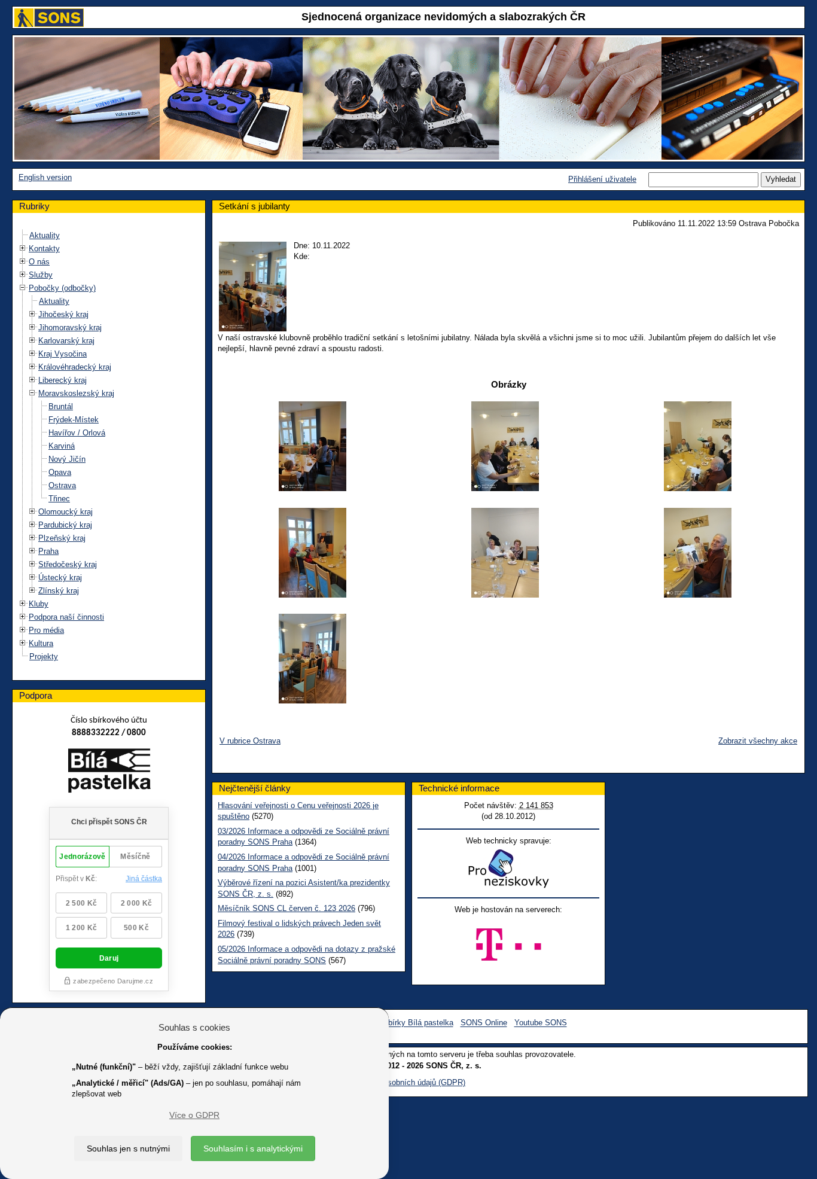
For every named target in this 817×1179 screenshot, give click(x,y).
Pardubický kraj (65, 524)
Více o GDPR (194, 1115)
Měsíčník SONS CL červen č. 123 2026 (286, 908)
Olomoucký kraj (65, 511)
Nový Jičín (67, 459)
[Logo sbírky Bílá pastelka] (109, 773)
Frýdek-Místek (73, 419)
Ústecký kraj (60, 577)
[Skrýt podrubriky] (23, 288)
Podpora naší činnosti (66, 617)
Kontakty (44, 248)
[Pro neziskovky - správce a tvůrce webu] (508, 868)
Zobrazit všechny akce (757, 740)
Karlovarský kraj (66, 340)
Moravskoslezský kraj (76, 393)
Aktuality (44, 235)
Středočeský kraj (67, 564)
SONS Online (484, 1023)
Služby (41, 274)
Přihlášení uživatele (602, 179)
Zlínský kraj (58, 590)
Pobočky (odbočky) (62, 288)
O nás (39, 261)
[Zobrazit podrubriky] (23, 248)
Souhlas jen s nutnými (128, 1148)
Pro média (46, 630)
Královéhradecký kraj (74, 366)
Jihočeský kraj (63, 314)
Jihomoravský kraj (70, 327)
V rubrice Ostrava (250, 740)
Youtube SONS (540, 1023)
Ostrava (62, 485)
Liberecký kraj (62, 380)
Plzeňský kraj (62, 538)
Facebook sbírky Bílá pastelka (400, 1023)
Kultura (41, 643)
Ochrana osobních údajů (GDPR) (408, 1082)
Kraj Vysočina (62, 353)
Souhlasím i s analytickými (253, 1148)
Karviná (61, 445)
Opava (59, 472)
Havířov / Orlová (76, 432)
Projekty (43, 656)
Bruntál (60, 406)
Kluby (38, 603)
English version (45, 177)
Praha (48, 551)
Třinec (59, 498)
